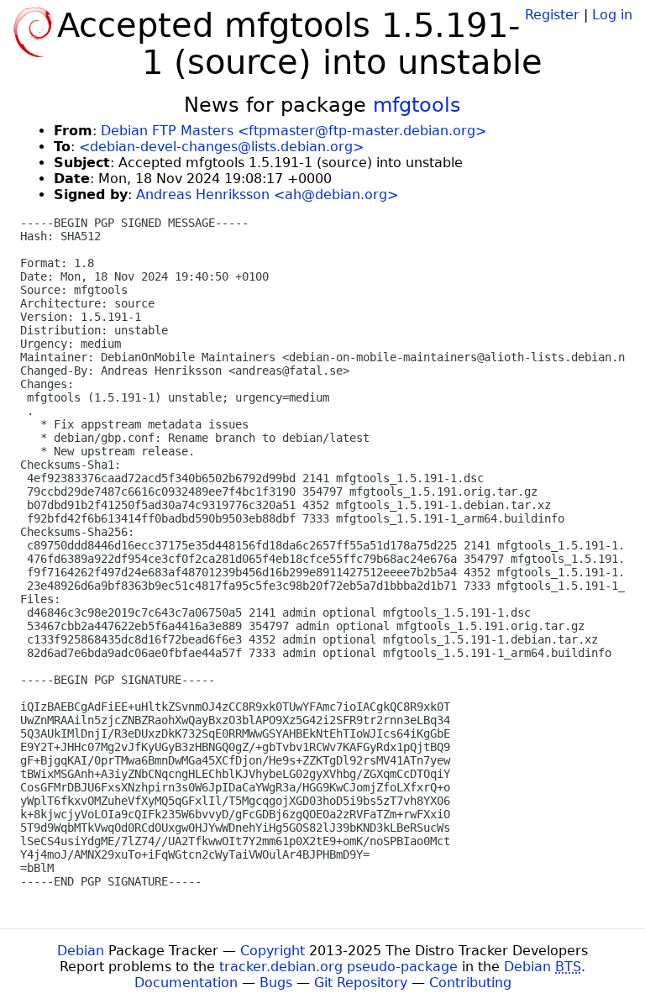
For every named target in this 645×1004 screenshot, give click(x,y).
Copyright (272, 951)
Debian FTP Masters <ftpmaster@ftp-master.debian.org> (293, 131)
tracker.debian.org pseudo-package (338, 967)
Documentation (186, 983)
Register (552, 15)
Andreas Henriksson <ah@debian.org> (267, 194)
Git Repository (360, 983)
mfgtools (417, 105)
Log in (612, 15)
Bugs (276, 983)
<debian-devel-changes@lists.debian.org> (221, 147)
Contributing (470, 983)
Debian (80, 951)
